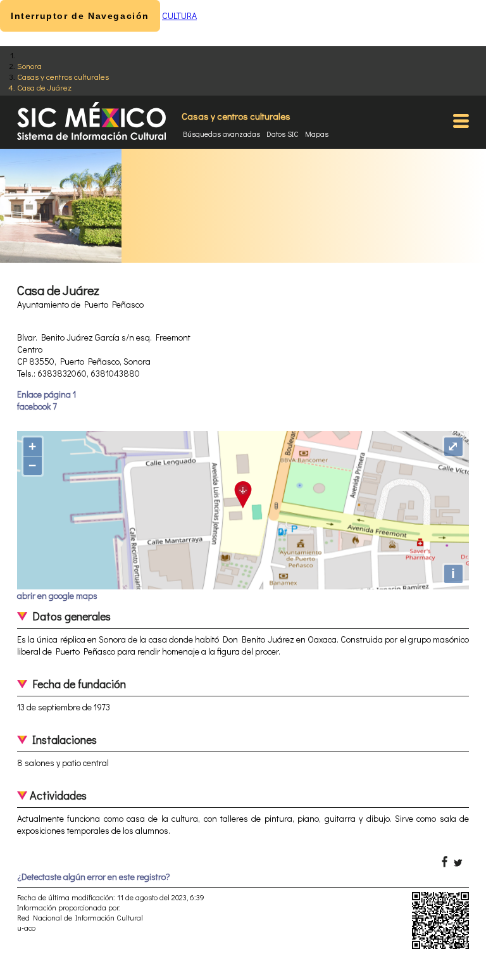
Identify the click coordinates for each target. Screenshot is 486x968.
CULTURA (179, 15)
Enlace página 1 (46, 394)
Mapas (316, 134)
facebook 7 (37, 406)
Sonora (29, 65)
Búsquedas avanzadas (221, 134)
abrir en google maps (57, 595)
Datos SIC (282, 134)
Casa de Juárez (44, 87)
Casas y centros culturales (63, 76)
